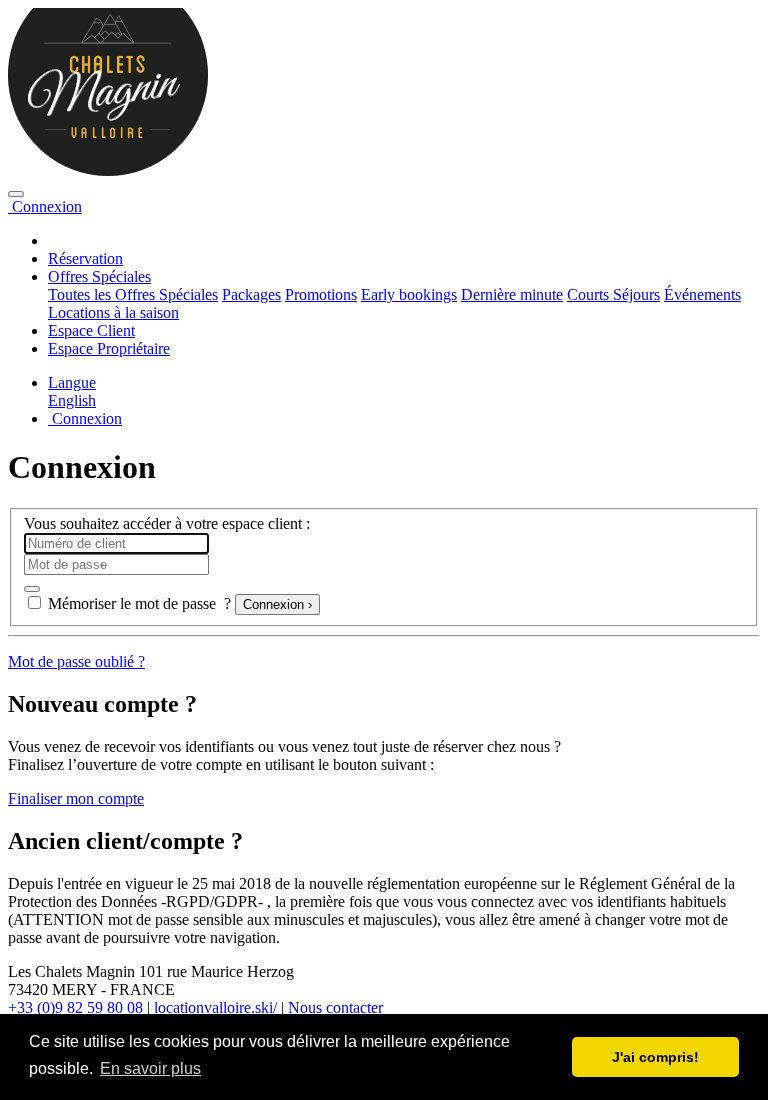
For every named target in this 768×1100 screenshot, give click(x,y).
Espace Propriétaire (109, 348)
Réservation (85, 258)
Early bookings (409, 294)
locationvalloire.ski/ (215, 1007)
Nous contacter (335, 1007)
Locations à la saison (113, 312)
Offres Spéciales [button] (99, 276)
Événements (702, 294)
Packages (251, 294)
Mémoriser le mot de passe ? (139, 603)
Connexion (45, 206)
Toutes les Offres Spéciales (133, 294)
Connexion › (277, 604)
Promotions (321, 294)
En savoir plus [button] (150, 1068)
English (72, 400)
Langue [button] (72, 382)
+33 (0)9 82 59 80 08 (75, 1007)
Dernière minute (512, 294)
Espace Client (91, 330)
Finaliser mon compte (76, 798)
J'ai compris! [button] (655, 1057)
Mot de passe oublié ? (76, 661)
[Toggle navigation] (16, 194)
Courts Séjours (613, 294)
